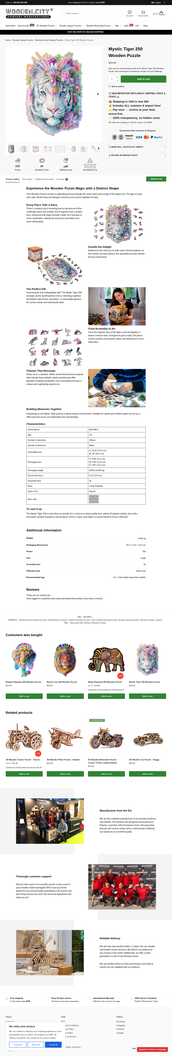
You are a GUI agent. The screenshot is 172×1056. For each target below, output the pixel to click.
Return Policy (67, 1033)
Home (8, 40)
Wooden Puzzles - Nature (151, 620)
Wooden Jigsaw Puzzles (23, 40)
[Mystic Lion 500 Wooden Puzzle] (65, 659)
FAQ (63, 1021)
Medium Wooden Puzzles (95, 622)
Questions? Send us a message (152, 1049)
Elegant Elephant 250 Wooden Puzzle (23, 682)
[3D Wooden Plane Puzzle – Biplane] (65, 737)
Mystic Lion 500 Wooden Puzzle (62, 682)
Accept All (53, 1045)
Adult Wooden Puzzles (57, 620)
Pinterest (120, 1029)
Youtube (120, 1033)
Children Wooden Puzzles (79, 620)
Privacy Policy (67, 1029)
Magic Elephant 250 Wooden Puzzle (105, 682)
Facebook (120, 1021)
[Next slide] (98, 94)
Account (129, 16)
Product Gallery (13, 179)
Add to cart (143, 79)
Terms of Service (68, 1036)
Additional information (44, 179)
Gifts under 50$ (76, 622)
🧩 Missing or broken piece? (123, 155)
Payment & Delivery (70, 1025)
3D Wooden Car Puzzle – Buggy (144, 759)
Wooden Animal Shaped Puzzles (49, 40)
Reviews (62, 179)
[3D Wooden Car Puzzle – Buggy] (147, 737)
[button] (158, 13)
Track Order (143, 16)
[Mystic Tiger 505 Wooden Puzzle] (147, 659)
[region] (35, 1036)
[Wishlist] (39, 645)
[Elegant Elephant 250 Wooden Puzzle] (24, 659)
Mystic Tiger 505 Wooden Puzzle (144, 682)
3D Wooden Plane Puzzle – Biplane (63, 759)
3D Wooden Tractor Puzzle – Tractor (23, 759)
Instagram (120, 1025)
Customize (17, 1045)
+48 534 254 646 (20, 2)
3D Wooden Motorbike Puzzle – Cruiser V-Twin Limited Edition (103, 761)
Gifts (93, 620)
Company (10, 1021)
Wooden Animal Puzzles (107, 620)
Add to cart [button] (24, 696)
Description (27, 179)
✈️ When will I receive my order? (126, 147)
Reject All (36, 1045)
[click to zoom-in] (54, 94)
